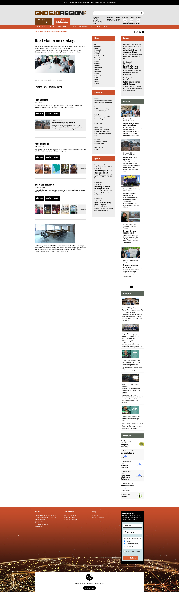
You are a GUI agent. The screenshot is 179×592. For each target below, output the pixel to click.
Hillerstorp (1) (97, 50)
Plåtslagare (97, 119)
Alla (95, 44)
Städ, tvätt (97, 141)
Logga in (95, 515)
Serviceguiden (62, 27)
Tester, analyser (105, 102)
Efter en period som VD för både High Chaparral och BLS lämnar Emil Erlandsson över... (103, 189)
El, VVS (108, 117)
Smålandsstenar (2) (99, 56)
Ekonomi (96, 107)
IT (101, 129)
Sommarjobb (97, 102)
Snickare (96, 117)
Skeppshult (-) (97, 69)
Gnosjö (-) (96, 81)
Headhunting (109, 101)
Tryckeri (104, 131)
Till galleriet (82, 168)
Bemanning (97, 101)
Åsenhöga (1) (97, 60)
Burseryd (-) (97, 65)
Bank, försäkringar (99, 109)
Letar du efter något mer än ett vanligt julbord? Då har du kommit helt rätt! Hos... (103, 172)
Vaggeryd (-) (97, 63)
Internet (109, 131)
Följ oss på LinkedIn (70, 517)
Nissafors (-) (97, 75)
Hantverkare (97, 115)
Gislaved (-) (97, 83)
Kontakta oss (39, 526)
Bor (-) (96, 79)
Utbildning (96, 149)
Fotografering (97, 133)
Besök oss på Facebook (71, 515)
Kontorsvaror (97, 129)
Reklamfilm (104, 133)
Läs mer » (102, 583)
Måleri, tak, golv (103, 117)
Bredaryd (96, 62)
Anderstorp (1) (97, 46)
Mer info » (137, 553)
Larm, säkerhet (103, 141)
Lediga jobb (72, 27)
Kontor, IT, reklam (98, 127)
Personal (96, 99)
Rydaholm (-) (97, 71)
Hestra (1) (96, 48)
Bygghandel (103, 119)
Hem (38, 27)
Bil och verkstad (98, 123)
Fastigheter (97, 139)
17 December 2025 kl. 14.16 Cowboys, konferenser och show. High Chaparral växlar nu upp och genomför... (103, 204)
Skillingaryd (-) (98, 67)
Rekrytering (103, 101)
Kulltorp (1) (97, 52)
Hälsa (110, 102)
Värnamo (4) (97, 58)
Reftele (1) (96, 54)
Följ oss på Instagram (70, 519)
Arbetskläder (106, 129)
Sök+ (43, 27)
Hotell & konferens (62, 31)
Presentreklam (98, 131)
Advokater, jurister (104, 111)
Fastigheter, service (99, 143)
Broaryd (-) (97, 77)
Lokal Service (54, 31)
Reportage (51, 27)
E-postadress (130, 532)
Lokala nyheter (83, 27)
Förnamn (128, 526)
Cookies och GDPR (98, 517)
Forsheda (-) (97, 73)
